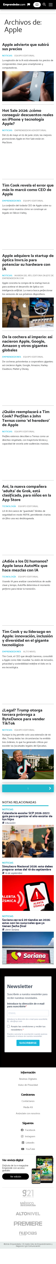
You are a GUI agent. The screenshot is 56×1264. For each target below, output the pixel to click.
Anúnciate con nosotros (28, 1113)
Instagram (30, 1136)
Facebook (30, 1130)
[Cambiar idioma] (29, 5)
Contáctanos (28, 1101)
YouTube (30, 1149)
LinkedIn (30, 1142)
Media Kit (28, 1107)
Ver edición (15, 1176)
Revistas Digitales (28, 1078)
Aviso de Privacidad (28, 1084)
